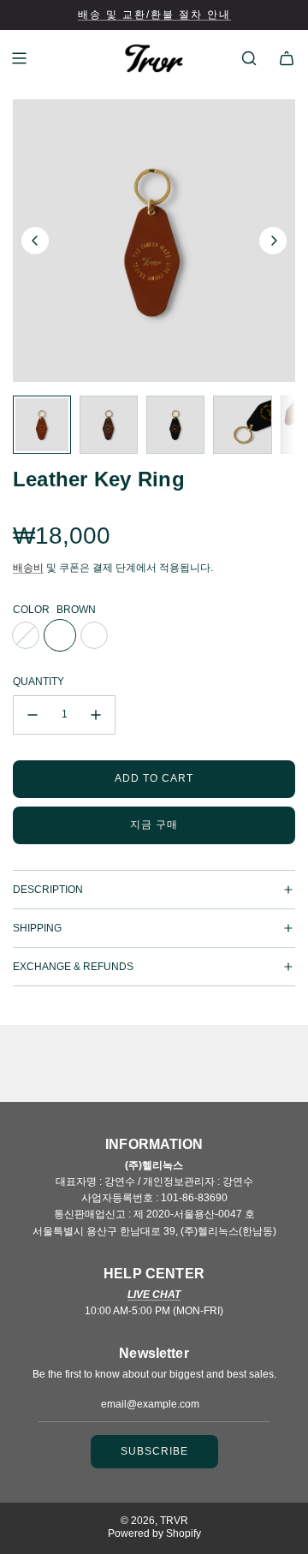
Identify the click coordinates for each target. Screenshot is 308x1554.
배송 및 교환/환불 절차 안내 (154, 15)
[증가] (96, 715)
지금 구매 (154, 825)
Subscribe (154, 1451)
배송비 (28, 568)
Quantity (38, 682)
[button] (35, 240)
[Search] (249, 58)
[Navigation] (19, 58)
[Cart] (286, 58)
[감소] (32, 715)
